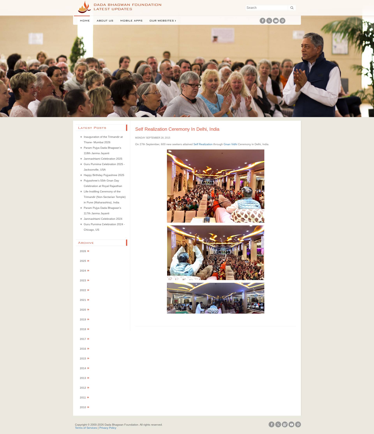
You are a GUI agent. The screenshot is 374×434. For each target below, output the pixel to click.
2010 (83, 407)
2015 (83, 358)
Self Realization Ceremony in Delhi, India (177, 129)
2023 (83, 280)
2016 (83, 348)
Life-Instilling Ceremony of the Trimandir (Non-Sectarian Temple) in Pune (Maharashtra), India (105, 197)
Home (85, 20)
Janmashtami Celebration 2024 (103, 218)
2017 (83, 339)
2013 (83, 378)
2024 (83, 270)
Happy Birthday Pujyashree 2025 (104, 175)
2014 (83, 368)
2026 (83, 251)
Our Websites (161, 20)
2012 (83, 387)
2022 (83, 290)
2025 (83, 260)
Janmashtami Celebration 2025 (103, 158)
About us (105, 20)
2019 (83, 319)
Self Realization (203, 144)
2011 (83, 397)
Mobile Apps (131, 20)
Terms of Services (86, 427)
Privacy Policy (107, 427)
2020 (83, 309)
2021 (83, 299)
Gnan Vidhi (230, 144)
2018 (83, 329)
